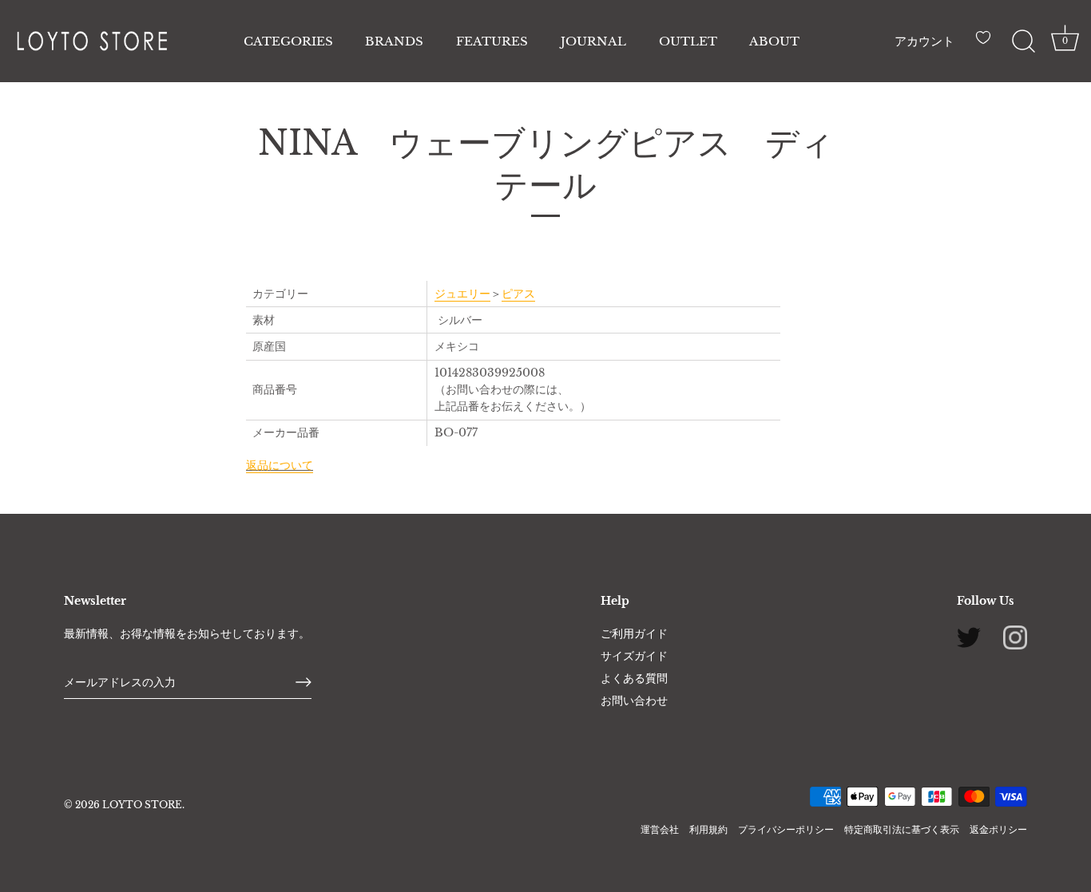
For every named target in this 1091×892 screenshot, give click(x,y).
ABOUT (774, 41)
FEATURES (492, 41)
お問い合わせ (634, 700)
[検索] (1023, 41)
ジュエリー (462, 293)
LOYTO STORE (142, 805)
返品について (279, 465)
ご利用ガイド (634, 633)
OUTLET (688, 41)
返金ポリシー (998, 829)
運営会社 (660, 829)
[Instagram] (1015, 636)
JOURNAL (593, 41)
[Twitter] (969, 636)
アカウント (924, 41)
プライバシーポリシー (786, 829)
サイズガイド (634, 656)
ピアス (518, 293)
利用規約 (708, 829)
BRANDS (394, 41)
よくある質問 (634, 678)
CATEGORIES (288, 41)
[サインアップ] (303, 682)
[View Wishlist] (987, 43)
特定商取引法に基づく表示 (901, 829)
